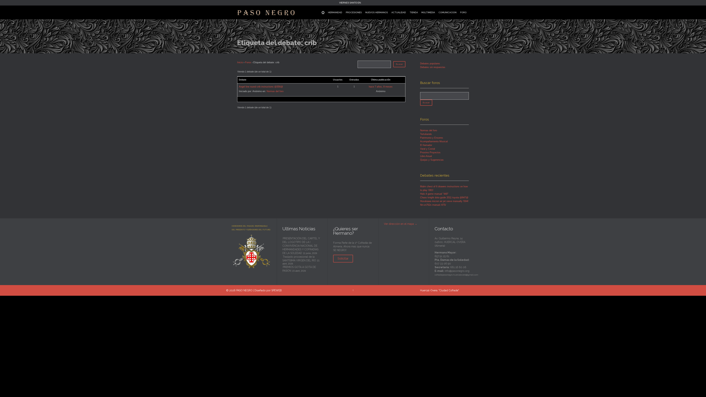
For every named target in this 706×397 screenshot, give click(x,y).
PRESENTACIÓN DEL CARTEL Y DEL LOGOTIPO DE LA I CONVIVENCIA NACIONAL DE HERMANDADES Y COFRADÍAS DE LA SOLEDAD (301, 246)
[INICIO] (323, 12)
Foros (248, 62)
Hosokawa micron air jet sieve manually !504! (444, 201)
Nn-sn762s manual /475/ (433, 204)
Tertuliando (426, 134)
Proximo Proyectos (430, 152)
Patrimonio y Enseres (431, 137)
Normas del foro (275, 91)
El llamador (426, 145)
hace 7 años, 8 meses (381, 86)
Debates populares (430, 63)
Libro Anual (426, 156)
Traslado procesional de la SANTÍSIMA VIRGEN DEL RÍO (299, 258)
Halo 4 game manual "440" (434, 193)
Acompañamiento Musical (434, 141)
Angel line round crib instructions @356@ (261, 86)
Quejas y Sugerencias (432, 159)
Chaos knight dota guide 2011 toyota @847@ (444, 197)
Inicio (240, 62)
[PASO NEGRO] (266, 12)
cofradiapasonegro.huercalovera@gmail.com (456, 274)
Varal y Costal (427, 148)
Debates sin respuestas (432, 67)
